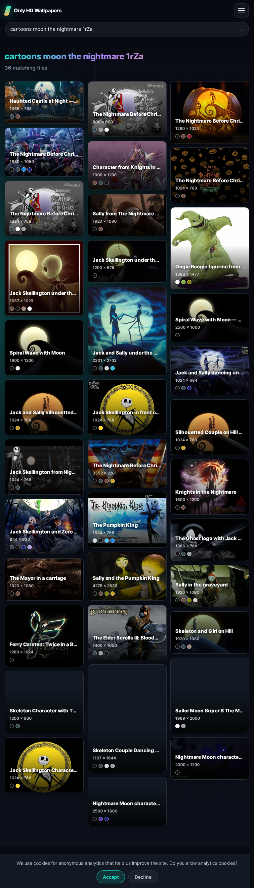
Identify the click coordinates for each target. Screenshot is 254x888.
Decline (143, 877)
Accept (111, 877)
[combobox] (123, 29)
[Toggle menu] (241, 10)
